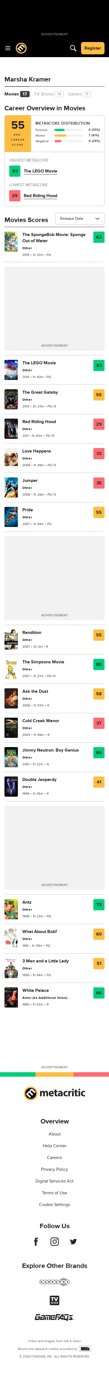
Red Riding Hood (40, 196)
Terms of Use (54, 1193)
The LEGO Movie (40, 171)
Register (92, 48)
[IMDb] (85, 1349)
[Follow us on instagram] (55, 1244)
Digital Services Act (54, 1181)
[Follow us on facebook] (36, 1244)
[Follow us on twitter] (73, 1244)
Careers (54, 1157)
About (55, 1134)
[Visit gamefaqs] (54, 1319)
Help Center (55, 1146)
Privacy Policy (54, 1169)
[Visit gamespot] (54, 1285)
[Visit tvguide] (54, 1304)
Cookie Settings (54, 1204)
